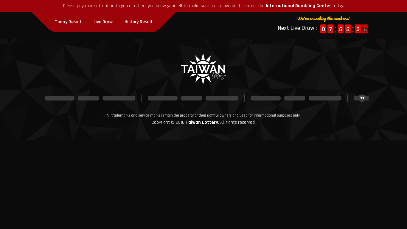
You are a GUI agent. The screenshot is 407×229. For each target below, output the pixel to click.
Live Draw (103, 22)
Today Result (68, 22)
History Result (139, 22)
